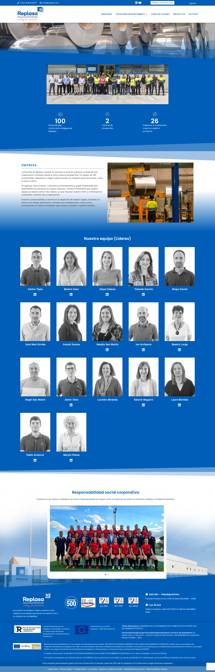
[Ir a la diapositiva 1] (105, 574)
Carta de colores (160, 14)
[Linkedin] (136, 3)
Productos (179, 14)
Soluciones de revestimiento (130, 14)
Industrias (106, 14)
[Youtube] (140, 3)
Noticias (193, 14)
